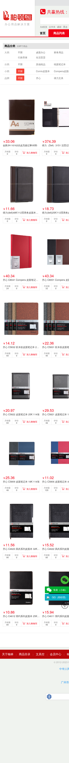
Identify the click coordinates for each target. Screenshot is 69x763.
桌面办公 (40, 52)
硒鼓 (59, 26)
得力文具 (58, 78)
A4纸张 (43, 26)
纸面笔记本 (60, 64)
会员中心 (55, 654)
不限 (20, 52)
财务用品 (58, 52)
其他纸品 (40, 64)
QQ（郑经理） (59, 597)
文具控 (40, 654)
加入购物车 (31, 152)
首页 (43, 33)
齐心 (38, 78)
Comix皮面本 (43, 71)
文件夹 (52, 26)
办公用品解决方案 (17, 24)
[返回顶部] (65, 605)
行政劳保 (22, 57)
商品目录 (24, 654)
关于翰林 (7, 654)
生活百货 (40, 57)
